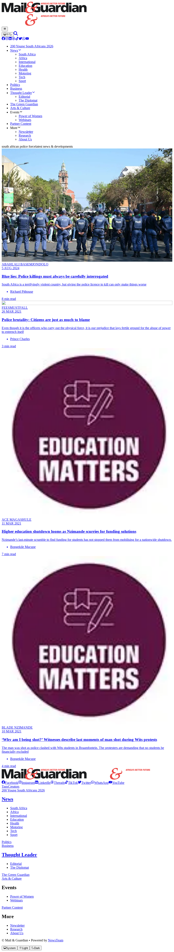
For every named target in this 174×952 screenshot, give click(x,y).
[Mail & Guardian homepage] (87, 14)
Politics (6, 842)
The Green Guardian (15, 874)
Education (17, 819)
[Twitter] (20, 39)
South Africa (18, 808)
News (7, 799)
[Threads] (13, 39)
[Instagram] (6, 39)
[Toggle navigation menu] (5, 29)
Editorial (16, 863)
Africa (14, 812)
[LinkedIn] (10, 39)
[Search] (16, 34)
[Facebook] (3, 39)
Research (16, 929)
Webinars (16, 900)
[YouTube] (27, 39)
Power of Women (22, 896)
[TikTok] (17, 39)
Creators (13, 786)
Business (8, 846)
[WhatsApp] (23, 39)
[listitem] (10, 782)
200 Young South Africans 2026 (23, 790)
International (18, 815)
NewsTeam (55, 940)
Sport (13, 835)
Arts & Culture (12, 878)
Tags (5, 786)
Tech (13, 831)
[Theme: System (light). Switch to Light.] (8, 34)
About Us (16, 933)
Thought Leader (19, 854)
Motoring (16, 827)
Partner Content (12, 907)
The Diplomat (19, 867)
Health (14, 823)
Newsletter (17, 925)
